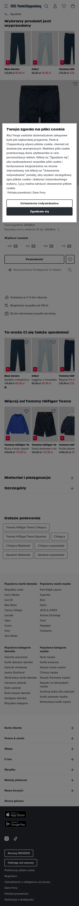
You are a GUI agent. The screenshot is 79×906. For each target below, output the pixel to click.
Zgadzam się (39, 211)
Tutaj (21, 183)
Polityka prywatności (19, 192)
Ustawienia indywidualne (39, 203)
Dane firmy (39, 192)
